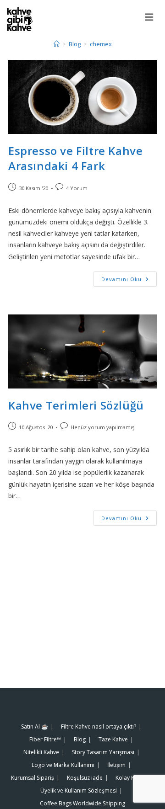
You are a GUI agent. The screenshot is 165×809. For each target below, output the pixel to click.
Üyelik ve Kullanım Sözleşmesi (78, 790)
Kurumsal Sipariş (32, 778)
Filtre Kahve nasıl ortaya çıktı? (98, 726)
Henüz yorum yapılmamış (102, 427)
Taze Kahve (113, 739)
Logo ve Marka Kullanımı (63, 765)
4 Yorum (77, 188)
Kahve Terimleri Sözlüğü (76, 405)
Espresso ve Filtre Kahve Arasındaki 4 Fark (75, 158)
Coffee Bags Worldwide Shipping (82, 803)
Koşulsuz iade (85, 778)
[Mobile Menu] (151, 17)
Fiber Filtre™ (45, 739)
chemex (101, 44)
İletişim (116, 765)
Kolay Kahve (131, 778)
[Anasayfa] (57, 44)
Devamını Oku (129, 276)
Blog (80, 739)
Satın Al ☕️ (34, 726)
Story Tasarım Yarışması (103, 752)
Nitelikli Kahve (41, 752)
